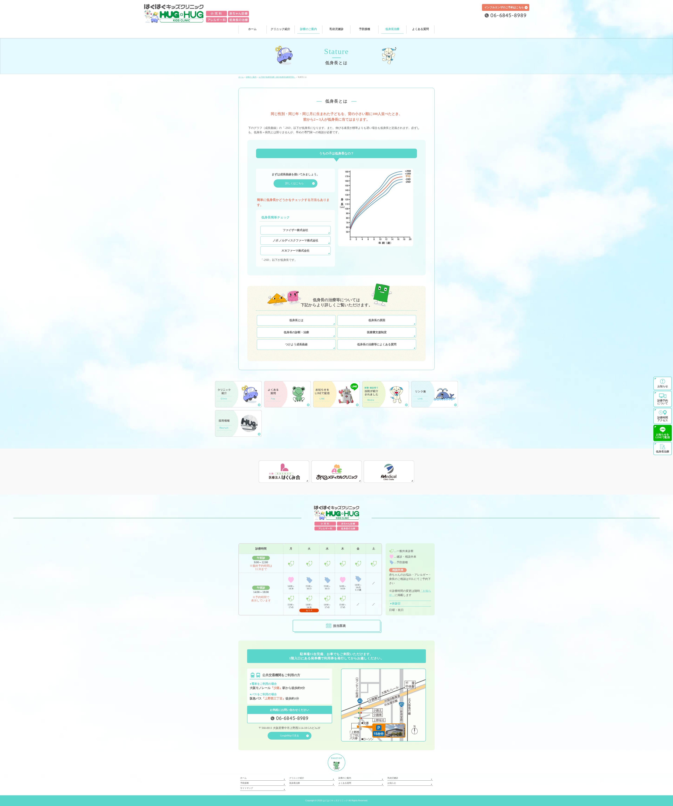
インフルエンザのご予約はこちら (504, 7)
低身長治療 (294, 783)
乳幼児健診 (393, 778)
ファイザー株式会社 (295, 230)
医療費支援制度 (377, 332)
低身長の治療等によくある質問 (376, 344)
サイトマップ (246, 788)
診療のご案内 (344, 778)
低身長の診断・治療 (296, 332)
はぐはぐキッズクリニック (335, 800)
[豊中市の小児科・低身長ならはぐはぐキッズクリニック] (197, 18)
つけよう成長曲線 (296, 344)
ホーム (243, 778)
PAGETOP (336, 758)
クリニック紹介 (296, 778)
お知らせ (392, 783)
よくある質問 (344, 783)
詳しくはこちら (294, 183)
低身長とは (296, 320)
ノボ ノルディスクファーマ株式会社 (295, 240)
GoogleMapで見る (289, 735)
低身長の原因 (376, 320)
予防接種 (244, 783)
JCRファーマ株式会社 (295, 250)
